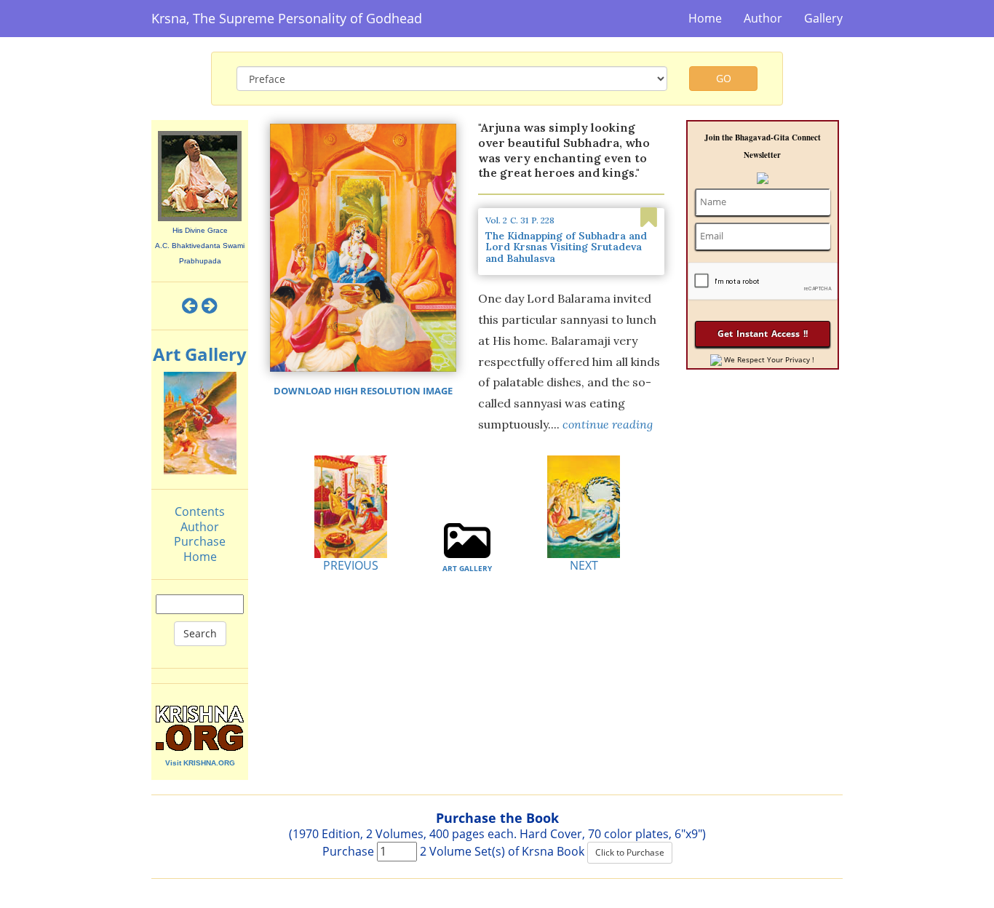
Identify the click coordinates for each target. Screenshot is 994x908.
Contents (200, 511)
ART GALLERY (467, 568)
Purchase (200, 541)
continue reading (607, 424)
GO (723, 78)
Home (705, 18)
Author (763, 18)
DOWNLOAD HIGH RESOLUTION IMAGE (363, 390)
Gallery (823, 18)
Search (200, 633)
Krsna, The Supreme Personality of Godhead (286, 18)
